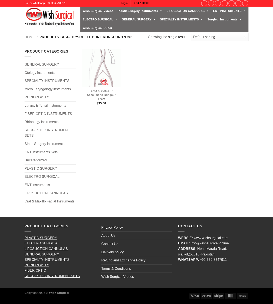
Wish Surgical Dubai (97, 28)
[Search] (197, 3)
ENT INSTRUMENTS (227, 11)
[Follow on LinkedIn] (238, 3)
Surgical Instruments (222, 19)
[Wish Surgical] (49, 17)
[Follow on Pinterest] (231, 3)
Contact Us (109, 244)
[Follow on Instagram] (211, 3)
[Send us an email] (225, 3)
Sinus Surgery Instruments (44, 144)
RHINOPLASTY (37, 97)
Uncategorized (36, 160)
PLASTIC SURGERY (41, 168)
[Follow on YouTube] (245, 3)
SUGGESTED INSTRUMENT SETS (47, 133)
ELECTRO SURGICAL (98, 19)
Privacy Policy (112, 227)
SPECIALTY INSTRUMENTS (179, 19)
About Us (108, 235)
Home (30, 37)
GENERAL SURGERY (136, 19)
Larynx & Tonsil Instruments (45, 105)
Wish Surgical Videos (98, 11)
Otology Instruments (40, 73)
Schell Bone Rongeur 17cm (101, 96)
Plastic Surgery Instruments (138, 11)
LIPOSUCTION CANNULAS (186, 11)
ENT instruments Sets (41, 152)
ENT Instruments (37, 185)
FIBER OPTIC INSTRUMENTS (48, 114)
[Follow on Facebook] (204, 3)
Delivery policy (112, 252)
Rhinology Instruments (41, 122)
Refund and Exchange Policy (123, 260)
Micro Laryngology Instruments (48, 89)
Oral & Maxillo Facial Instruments (49, 201)
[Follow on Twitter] (218, 3)
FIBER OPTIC (35, 270)
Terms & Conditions (116, 268)
